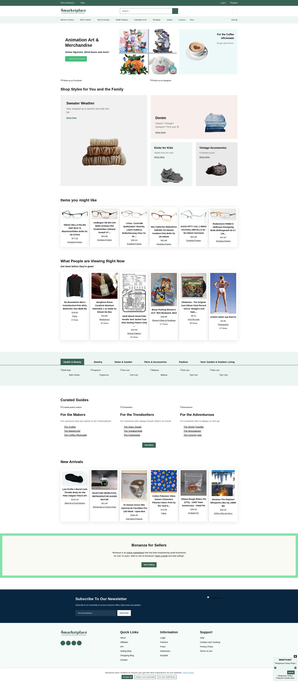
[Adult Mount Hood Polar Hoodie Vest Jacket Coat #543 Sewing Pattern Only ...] (134, 306)
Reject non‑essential (145, 677)
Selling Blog (125, 651)
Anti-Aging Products (134, 519)
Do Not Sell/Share (167, 677)
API (122, 646)
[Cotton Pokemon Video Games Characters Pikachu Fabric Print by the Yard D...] (164, 495)
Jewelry (169, 20)
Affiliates (124, 642)
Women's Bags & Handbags (164, 320)
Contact (123, 660)
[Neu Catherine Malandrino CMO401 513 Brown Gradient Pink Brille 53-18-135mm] (164, 227)
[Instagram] (79, 643)
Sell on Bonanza (67, 3)
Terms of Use (206, 651)
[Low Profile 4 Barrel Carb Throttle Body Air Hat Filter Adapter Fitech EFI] (75, 495)
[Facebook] (63, 643)
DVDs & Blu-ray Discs (223, 513)
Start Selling (149, 565)
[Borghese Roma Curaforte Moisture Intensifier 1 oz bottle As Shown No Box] (104, 306)
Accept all (127, 677)
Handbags (156, 20)
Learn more (188, 673)
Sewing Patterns (134, 333)
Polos (74, 316)
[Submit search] (175, 11)
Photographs (223, 325)
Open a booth (161, 556)
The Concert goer (193, 435)
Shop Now (71, 118)
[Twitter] (68, 643)
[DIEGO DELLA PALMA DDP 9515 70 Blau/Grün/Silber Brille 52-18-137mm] (75, 227)
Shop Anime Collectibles (77, 59)
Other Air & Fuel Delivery (75, 503)
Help (83, 3)
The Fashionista (132, 435)
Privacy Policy (206, 646)
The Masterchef (72, 431)
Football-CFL (193, 513)
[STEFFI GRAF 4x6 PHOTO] (223, 306)
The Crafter (70, 427)
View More (149, 445)
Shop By (234, 20)
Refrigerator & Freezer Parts (104, 507)
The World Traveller (194, 427)
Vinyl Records (193, 319)
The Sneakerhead (133, 431)
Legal (162, 638)
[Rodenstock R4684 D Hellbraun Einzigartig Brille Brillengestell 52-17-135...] (223, 227)
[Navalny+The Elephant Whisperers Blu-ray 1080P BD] (223, 495)
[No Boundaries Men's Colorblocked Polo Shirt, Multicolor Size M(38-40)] (75, 306)
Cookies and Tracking (210, 642)
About (123, 638)
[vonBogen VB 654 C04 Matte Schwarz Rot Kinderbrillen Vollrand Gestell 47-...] (104, 227)
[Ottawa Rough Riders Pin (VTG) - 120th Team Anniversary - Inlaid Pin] (193, 495)
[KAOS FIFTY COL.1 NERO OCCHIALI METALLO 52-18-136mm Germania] (193, 227)
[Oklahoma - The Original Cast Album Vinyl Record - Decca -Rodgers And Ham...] (193, 306)
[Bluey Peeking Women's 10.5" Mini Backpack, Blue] (164, 306)
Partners (164, 642)
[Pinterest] (73, 643)
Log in (223, 3)
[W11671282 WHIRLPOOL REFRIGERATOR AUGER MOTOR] (104, 495)
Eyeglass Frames (75, 242)
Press (163, 646)
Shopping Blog (127, 655)
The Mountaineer (192, 431)
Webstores (165, 651)
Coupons (182, 20)
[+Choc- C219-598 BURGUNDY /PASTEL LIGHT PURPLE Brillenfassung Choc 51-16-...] (134, 227)
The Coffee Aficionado (75, 435)
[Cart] (234, 10)
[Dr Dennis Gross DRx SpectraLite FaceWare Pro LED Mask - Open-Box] (134, 495)
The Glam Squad (132, 427)
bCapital (164, 655)
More (192, 20)
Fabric (163, 513)
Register (233, 3)
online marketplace (135, 553)
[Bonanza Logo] (73, 11)
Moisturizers (105, 319)
